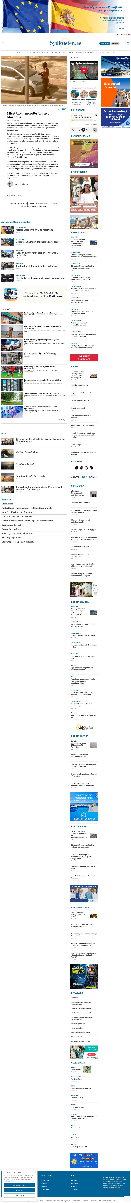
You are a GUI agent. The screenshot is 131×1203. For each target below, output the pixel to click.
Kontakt (44, 1183)
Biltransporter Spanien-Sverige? (18, 542)
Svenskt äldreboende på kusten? (17, 512)
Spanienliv (41, 52)
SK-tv (64, 52)
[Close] (35, 1172)
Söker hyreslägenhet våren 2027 (17, 533)
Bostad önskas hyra (11, 529)
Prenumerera (105, 43)
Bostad (58, 52)
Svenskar (50, 52)
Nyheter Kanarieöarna (107, 1201)
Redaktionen (45, 1180)
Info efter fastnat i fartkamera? (17, 516)
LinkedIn (74, 1186)
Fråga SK (71, 52)
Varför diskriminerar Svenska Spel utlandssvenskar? (28, 520)
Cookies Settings (19, 1195)
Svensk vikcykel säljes (12, 525)
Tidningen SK (80, 172)
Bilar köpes (7, 504)
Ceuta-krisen (30, 52)
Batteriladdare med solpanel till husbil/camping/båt (27, 508)
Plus (107, 52)
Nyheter (20, 52)
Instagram (74, 1180)
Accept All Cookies (19, 1185)
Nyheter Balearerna (89, 1201)
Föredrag (44, 1186)
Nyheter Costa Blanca (72, 1201)
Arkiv (101, 52)
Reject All (19, 1190)
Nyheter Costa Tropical (54, 1201)
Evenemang (81, 52)
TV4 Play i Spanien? (11, 537)
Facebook (74, 1183)
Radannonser (92, 52)
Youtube (74, 1189)
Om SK (112, 52)
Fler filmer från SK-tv (78, 82)
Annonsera (45, 1189)
